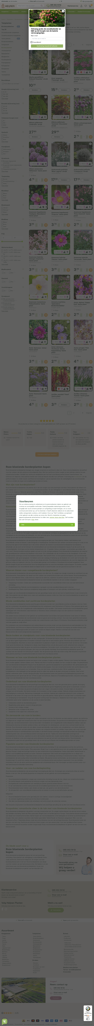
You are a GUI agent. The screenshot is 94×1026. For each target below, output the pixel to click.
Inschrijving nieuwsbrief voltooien (47, 46)
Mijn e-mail (34, 35)
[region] (47, 513)
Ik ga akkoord (37, 42)
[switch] (88, 1019)
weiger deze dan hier (57, 517)
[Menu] (91, 1006)
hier (33, 519)
